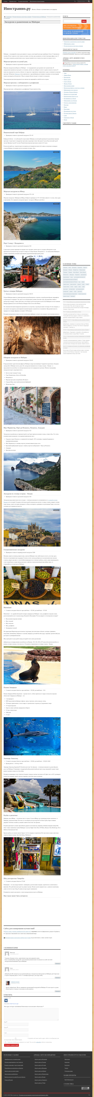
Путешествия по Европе (70, 113)
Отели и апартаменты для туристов (14, 1062)
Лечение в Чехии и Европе (71, 92)
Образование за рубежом (70, 100)
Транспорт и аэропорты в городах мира (74, 41)
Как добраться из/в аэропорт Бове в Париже (78, 329)
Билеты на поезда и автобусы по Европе (15, 1077)
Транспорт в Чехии (69, 117)
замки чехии (66, 284)
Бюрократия (67, 77)
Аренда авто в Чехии (40, 1077)
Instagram (67, 1062)
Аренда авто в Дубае (40, 1083)
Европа (85, 267)
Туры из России (9, 1080)
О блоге (5, 1)
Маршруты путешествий (70, 94)
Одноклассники (69, 1071)
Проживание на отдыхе (70, 111)
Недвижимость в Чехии (70, 98)
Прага (65, 107)
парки (76, 286)
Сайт (5, 1033)
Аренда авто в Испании (41, 1068)
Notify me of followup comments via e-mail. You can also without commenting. (30, 1042)
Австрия (65, 267)
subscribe (38, 1042)
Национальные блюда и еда (71, 96)
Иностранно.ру (17, 8)
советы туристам (82, 293)
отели (71, 286)
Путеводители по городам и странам (21, 16)
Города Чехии (67, 81)
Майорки (17, 74)
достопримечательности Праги (70, 279)
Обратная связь (12, 1)
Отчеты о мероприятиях (70, 102)
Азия (70, 267)
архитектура (66, 277)
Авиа (65, 73)
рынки (71, 291)
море (83, 284)
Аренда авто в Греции (40, 1062)
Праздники (66, 109)
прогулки (65, 289)
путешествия (72, 289)
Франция (72, 274)
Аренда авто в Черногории (41, 1074)
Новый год (75, 269)
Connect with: (7, 998)
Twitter (66, 1068)
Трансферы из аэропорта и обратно (14, 1068)
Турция (70, 272)
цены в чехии (66, 296)
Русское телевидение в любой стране (74, 32)
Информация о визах (69, 43)
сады (75, 291)
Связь (65, 115)
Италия (70, 269)
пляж (83, 286)
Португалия (82, 269)
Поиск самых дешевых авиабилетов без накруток (17, 931)
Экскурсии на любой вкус (11, 1074)
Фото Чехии (83, 272)
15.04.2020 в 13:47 (14, 954)
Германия (80, 267)
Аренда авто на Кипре (40, 1071)
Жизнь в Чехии (68, 83)
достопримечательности (79, 277)
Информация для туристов (71, 90)
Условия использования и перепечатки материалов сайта (33, 1095)
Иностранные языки (69, 85)
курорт (79, 284)
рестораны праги (80, 289)
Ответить (58, 963)
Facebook (67, 1065)
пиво (80, 286)
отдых (87, 284)
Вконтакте (67, 1059)
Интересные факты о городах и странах (74, 88)
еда (79, 281)
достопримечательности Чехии (70, 281)
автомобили (83, 274)
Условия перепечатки (23, 1)
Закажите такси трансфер (69, 52)
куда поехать (73, 284)
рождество (65, 291)
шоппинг (73, 296)
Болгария (74, 267)
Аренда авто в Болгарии (41, 1059)
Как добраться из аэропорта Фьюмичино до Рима (78, 301)
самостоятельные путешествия (70, 293)
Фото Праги (76, 272)
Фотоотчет (65, 274)
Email (5, 1027)
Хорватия (77, 274)
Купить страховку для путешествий (14, 1065)
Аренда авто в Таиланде (41, 1080)
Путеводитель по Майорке (39, 16)
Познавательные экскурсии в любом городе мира (18, 937)
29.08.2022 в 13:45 (15, 983)
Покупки (66, 105)
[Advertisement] (32, 39)
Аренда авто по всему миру (12, 1071)
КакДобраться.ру (69, 1079)
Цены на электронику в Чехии (74, 311)
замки (83, 281)
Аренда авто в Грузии (40, 1065)
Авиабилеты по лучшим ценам (12, 1059)
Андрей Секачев (15, 982)
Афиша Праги (67, 75)
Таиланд (65, 272)
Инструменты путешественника (37, 1)
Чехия (65, 119)
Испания (65, 269)
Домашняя (9, 16)
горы (71, 277)
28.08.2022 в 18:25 (14, 969)
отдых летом (66, 286)
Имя (5, 1022)
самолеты (80, 291)
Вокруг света (67, 79)
